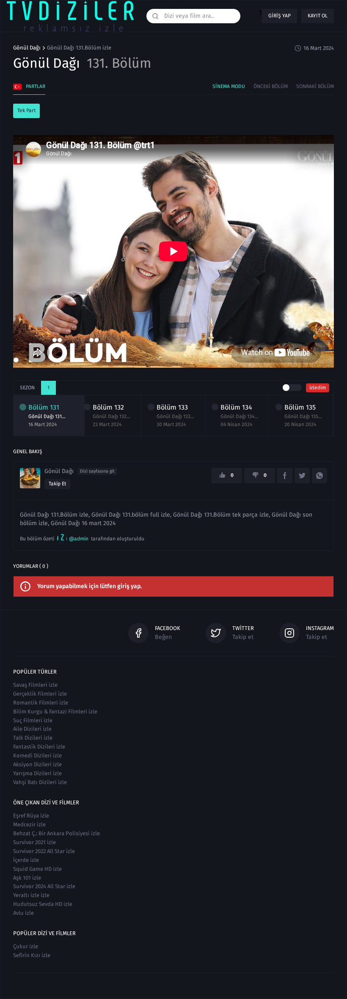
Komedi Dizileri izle (37, 755)
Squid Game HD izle (37, 869)
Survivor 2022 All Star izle (44, 851)
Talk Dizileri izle (32, 738)
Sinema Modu (228, 86)
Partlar (35, 86)
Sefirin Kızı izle (31, 955)
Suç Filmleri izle (32, 720)
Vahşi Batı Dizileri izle (40, 782)
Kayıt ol (318, 16)
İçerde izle (26, 860)
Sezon (27, 388)
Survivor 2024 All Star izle (44, 886)
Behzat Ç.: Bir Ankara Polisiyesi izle (56, 833)
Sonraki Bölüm (315, 86)
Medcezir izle (29, 824)
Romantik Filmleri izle (40, 702)
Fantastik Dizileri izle (39, 746)
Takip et (57, 484)
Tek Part (26, 110)
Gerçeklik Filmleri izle (40, 694)
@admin (78, 539)
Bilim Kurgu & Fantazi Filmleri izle (55, 711)
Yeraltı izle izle (31, 895)
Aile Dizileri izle (32, 729)
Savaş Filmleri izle (35, 685)
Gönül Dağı (27, 48)
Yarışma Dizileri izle (37, 773)
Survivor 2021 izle (34, 842)
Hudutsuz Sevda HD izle (42, 904)
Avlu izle (23, 913)
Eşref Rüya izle (31, 815)
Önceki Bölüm (270, 86)
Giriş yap (279, 16)
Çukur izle (25, 946)
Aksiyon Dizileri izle (37, 764)
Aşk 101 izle (27, 878)
